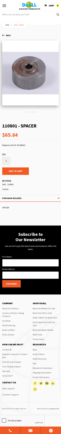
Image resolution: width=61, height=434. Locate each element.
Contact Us (7, 349)
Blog (35, 349)
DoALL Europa (8, 334)
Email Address (8, 269)
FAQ (34, 363)
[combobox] (30, 14)
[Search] (57, 14)
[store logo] (29, 6)
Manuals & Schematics (42, 368)
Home (7, 25)
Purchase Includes (11, 198)
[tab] (30, 198)
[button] (25, 112)
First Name (7, 256)
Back (8, 35)
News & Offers (8, 330)
